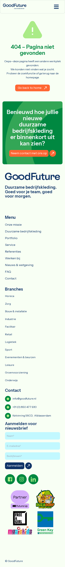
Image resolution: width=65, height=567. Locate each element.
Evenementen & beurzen (20, 357)
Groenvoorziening (16, 372)
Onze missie (13, 224)
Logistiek (10, 342)
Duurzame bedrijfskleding (23, 231)
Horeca (9, 296)
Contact (10, 278)
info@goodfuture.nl (24, 398)
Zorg (8, 303)
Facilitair (10, 326)
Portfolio (11, 238)
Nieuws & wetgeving (19, 265)
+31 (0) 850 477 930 (24, 407)
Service (10, 245)
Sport (8, 349)
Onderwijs (11, 380)
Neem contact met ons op (29, 153)
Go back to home (30, 88)
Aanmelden (15, 465)
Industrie (10, 319)
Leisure (9, 365)
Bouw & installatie (16, 311)
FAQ (8, 272)
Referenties (13, 251)
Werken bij (12, 258)
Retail (8, 334)
